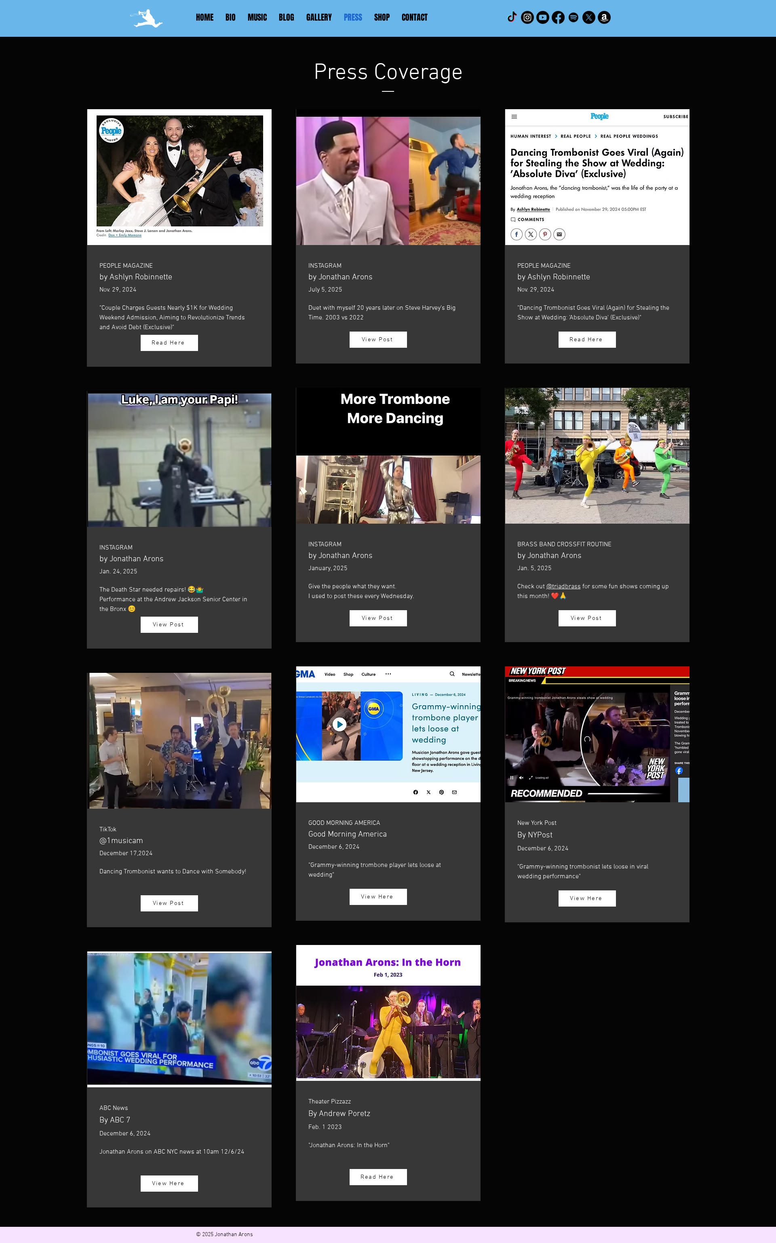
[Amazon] (604, 17)
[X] (588, 17)
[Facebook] (558, 17)
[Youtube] (542, 17)
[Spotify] (573, 17)
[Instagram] (527, 17)
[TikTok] (512, 17)
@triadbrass (563, 587)
